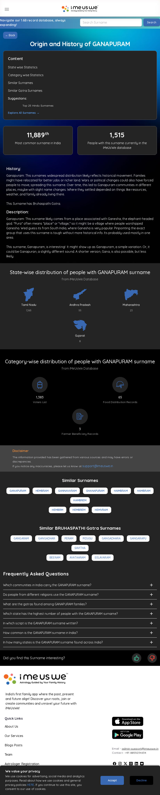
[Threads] (130, 763)
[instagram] (120, 763)
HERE (30, 785)
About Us (11, 726)
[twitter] (125, 763)
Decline (141, 780)
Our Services (14, 736)
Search (151, 22)
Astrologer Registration (22, 764)
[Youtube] (141, 763)
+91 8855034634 (135, 752)
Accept (112, 780)
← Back (10, 35)
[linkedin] (136, 763)
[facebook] (114, 763)
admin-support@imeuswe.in (140, 748)
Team (8, 754)
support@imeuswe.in (97, 466)
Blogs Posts (13, 745)
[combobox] (111, 22)
